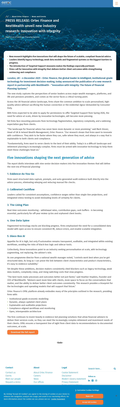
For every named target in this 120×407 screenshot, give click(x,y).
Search (113, 369)
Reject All (89, 396)
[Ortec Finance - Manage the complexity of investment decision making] (7, 16)
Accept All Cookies (89, 402)
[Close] (116, 395)
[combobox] (101, 368)
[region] (60, 396)
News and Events (39, 16)
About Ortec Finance (20, 16)
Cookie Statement (58, 399)
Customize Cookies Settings (88, 390)
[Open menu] (116, 3)
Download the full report (23, 332)
